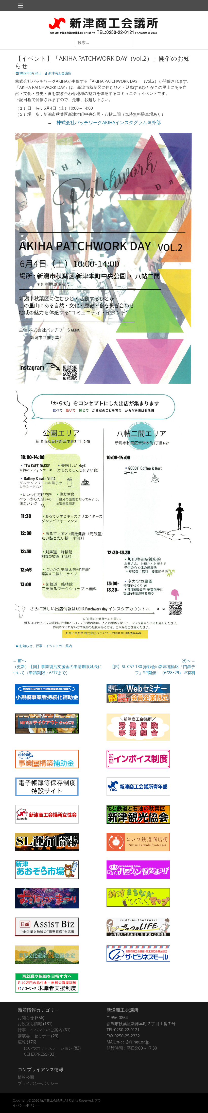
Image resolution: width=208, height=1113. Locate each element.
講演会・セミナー (34, 1036)
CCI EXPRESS (35, 1054)
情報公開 (26, 1077)
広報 (22, 1042)
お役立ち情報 (30, 1023)
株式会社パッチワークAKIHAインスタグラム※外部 (109, 122)
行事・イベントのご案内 (54, 645)
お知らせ (25, 645)
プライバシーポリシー (38, 1083)
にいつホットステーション (48, 1048)
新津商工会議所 (59, 73)
